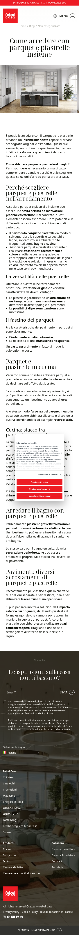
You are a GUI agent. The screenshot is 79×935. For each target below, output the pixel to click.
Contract (57, 861)
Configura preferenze (38, 489)
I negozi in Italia (13, 801)
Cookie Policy (30, 912)
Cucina (7, 849)
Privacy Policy (11, 912)
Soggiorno (9, 855)
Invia (63, 692)
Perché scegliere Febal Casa (20, 826)
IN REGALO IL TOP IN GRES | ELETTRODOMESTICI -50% (39, 2)
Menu (63, 16)
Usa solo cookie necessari (39, 496)
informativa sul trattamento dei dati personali (36, 706)
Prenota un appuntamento (36, 930)
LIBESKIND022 (12, 807)
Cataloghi (9, 783)
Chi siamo (9, 777)
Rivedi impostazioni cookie (56, 912)
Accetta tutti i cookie (39, 482)
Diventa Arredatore (63, 855)
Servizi (7, 832)
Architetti (57, 867)
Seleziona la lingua (55, 16)
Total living (9, 820)
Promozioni (10, 789)
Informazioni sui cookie (48, 475)
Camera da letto (13, 867)
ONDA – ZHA (10, 814)
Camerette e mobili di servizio (21, 873)
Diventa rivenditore (63, 849)
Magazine (9, 795)
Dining (7, 861)
